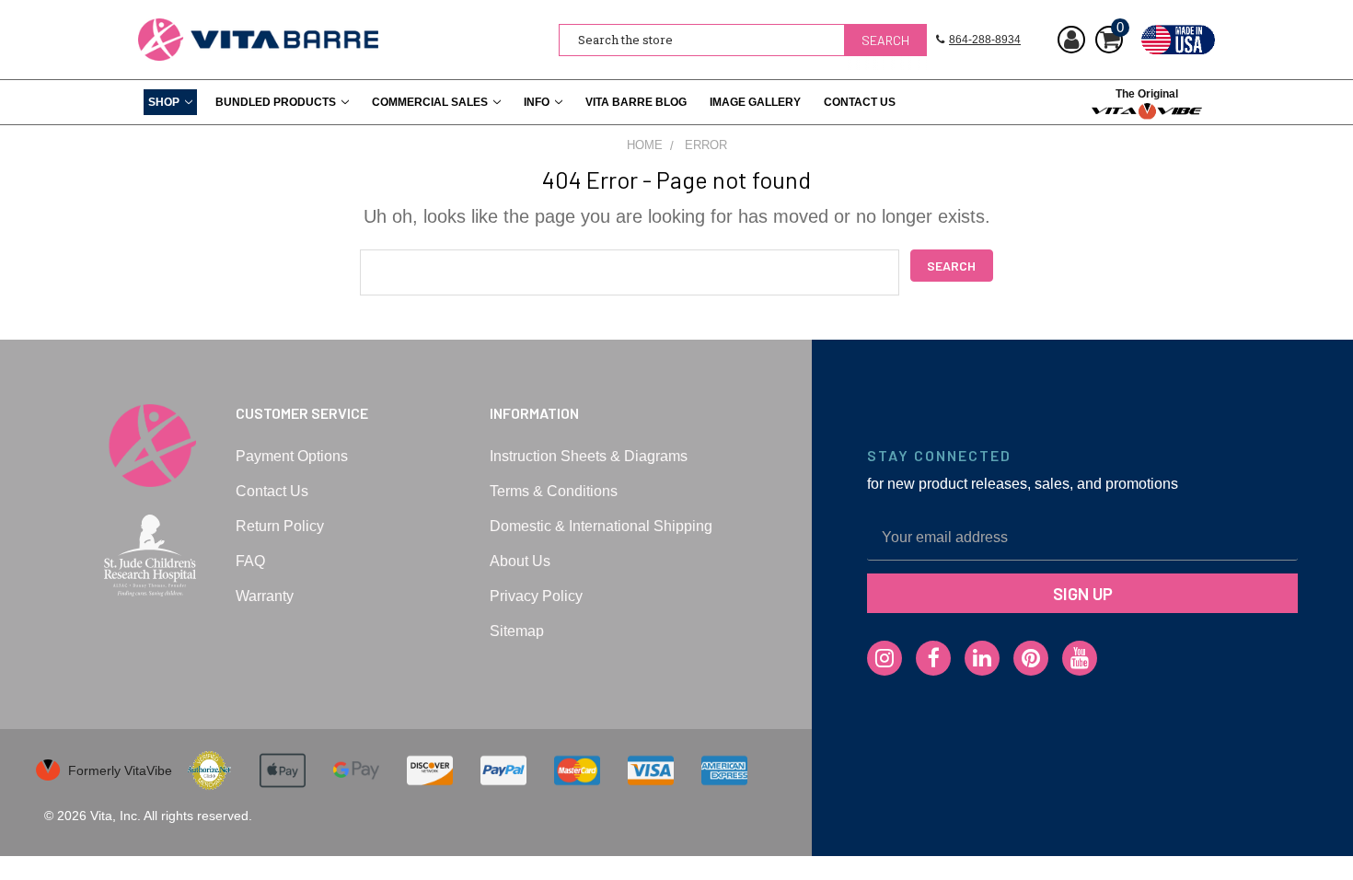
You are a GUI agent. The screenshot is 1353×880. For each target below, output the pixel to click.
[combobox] (743, 40)
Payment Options (292, 456)
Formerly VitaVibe (120, 770)
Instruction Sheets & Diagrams (589, 456)
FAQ (250, 561)
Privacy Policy (536, 596)
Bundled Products (275, 102)
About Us (520, 561)
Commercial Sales (430, 102)
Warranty (265, 596)
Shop (163, 102)
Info (536, 102)
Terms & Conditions (554, 491)
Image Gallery (755, 102)
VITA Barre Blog (636, 102)
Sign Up (1083, 593)
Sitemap (517, 631)
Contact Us (860, 102)
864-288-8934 (985, 39)
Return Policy (280, 526)
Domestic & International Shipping (601, 526)
